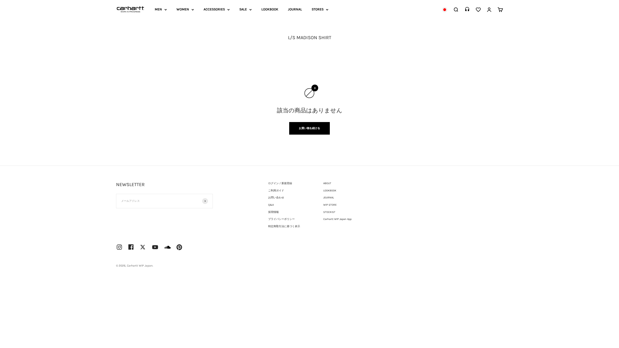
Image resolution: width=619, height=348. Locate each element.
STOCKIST (329, 212)
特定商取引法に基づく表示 (284, 226)
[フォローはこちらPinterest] (179, 247)
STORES (318, 9)
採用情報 (273, 212)
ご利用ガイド (276, 190)
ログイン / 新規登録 (280, 183)
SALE (243, 9)
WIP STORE (330, 204)
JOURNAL (295, 9)
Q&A (271, 204)
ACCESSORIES (214, 9)
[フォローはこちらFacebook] (131, 247)
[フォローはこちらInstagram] (119, 247)
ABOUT (327, 183)
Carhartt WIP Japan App (337, 219)
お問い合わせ (276, 197)
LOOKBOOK (269, 9)
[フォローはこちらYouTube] (155, 247)
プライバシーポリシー (281, 219)
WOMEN (183, 9)
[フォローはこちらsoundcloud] (167, 249)
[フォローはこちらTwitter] (143, 247)
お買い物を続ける (309, 128)
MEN (158, 9)
